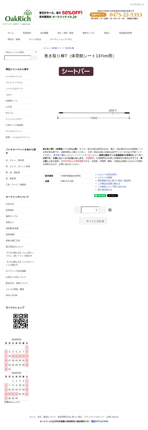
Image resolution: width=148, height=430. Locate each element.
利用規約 (27, 33)
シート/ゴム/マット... (15, 88)
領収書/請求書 (125, 33)
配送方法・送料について (17, 283)
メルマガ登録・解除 (15, 289)
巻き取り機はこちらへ (63, 155)
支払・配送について (47, 417)
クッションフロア (14, 119)
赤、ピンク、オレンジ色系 (18, 166)
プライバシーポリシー (94, 417)
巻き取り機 (69, 48)
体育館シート (57, 48)
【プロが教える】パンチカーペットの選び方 (20, 263)
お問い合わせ (112, 417)
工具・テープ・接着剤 (16, 184)
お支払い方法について (16, 277)
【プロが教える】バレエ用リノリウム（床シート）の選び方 (20, 254)
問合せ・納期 (14, 39)
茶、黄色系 (11, 178)
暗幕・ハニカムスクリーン (18, 137)
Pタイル (9, 113)
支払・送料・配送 (65, 33)
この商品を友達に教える (109, 183)
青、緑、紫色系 (13, 172)
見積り (107, 33)
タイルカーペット (14, 131)
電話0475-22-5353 (99, 421)
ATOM (14, 295)
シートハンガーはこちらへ (86, 155)
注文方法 (10, 204)
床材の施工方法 (13, 240)
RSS (8, 295)
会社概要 (44, 33)
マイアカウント (137, 4)
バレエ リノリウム (14, 82)
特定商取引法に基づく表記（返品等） (115, 180)
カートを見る (35, 39)
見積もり (10, 222)
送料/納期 (10, 234)
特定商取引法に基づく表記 (70, 417)
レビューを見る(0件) (107, 174)
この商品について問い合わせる (112, 186)
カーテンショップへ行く (61, 39)
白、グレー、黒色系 (15, 160)
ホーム (11, 33)
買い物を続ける (105, 189)
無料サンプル (89, 33)
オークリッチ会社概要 (16, 271)
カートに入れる (95, 221)
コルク (9, 94)
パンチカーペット (14, 76)
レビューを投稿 (105, 177)
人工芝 (9, 107)
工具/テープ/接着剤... (15, 125)
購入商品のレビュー (15, 246)
